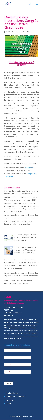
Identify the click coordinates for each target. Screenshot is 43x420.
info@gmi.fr (29, 168)
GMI (8, 31)
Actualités (26, 31)
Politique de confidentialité (16, 396)
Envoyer (9, 383)
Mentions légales (12, 393)
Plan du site (10, 400)
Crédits (8, 403)
